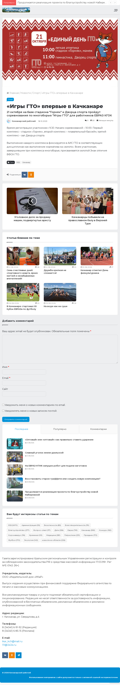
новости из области (53, 540)
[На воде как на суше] (60, 292)
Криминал (35, 535)
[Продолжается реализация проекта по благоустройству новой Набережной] (15, 496)
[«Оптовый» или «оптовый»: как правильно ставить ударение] (15, 443)
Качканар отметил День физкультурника (94, 271)
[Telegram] (19, 655)
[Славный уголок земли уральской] (15, 456)
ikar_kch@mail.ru (12, 641)
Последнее (21, 429)
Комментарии (98, 429)
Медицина (53, 535)
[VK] (25, 175)
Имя (5, 367)
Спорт (36, 93)
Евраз (72, 530)
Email (6, 378)
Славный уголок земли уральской (44, 452)
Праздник (90, 535)
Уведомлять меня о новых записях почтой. (31, 410)
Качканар (26, 162)
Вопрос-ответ (42, 530)
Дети (59, 530)
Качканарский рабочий (24, 121)
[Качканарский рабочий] (16, 9)
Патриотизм (72, 535)
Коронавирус (16, 535)
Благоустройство (18, 530)
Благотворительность (77, 525)
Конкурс (105, 530)
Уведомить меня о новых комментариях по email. (35, 405)
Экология (31, 540)
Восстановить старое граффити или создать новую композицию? (62, 478)
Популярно (59, 429)
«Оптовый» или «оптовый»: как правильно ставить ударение (59, 439)
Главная (14, 93)
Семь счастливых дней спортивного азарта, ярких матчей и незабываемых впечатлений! (22, 274)
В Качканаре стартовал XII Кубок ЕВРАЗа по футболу (22, 307)
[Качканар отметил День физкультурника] (97, 256)
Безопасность (52, 525)
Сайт (5, 389)
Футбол (14, 540)
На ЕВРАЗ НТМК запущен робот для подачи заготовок (56, 465)
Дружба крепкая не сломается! (55, 271)
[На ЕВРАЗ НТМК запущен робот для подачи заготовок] (15, 469)
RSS (18, 162)
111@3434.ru (9, 645)
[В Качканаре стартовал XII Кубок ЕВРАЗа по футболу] (23, 292)
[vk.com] (5, 655)
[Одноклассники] (31, 175)
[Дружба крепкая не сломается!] (60, 256)
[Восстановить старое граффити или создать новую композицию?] (15, 482)
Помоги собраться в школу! (34, 2)
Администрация (31, 525)
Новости (26, 93)
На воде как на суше (55, 306)
